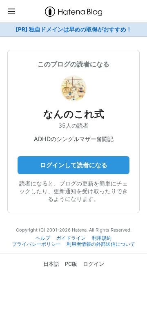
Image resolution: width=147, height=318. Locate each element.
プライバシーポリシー (36, 244)
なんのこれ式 (73, 114)
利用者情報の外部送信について (101, 244)
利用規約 (101, 238)
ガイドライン (71, 238)
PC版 (71, 264)
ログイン (93, 264)
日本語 (51, 264)
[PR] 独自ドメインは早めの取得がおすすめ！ (74, 29)
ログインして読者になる (73, 165)
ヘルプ (43, 238)
